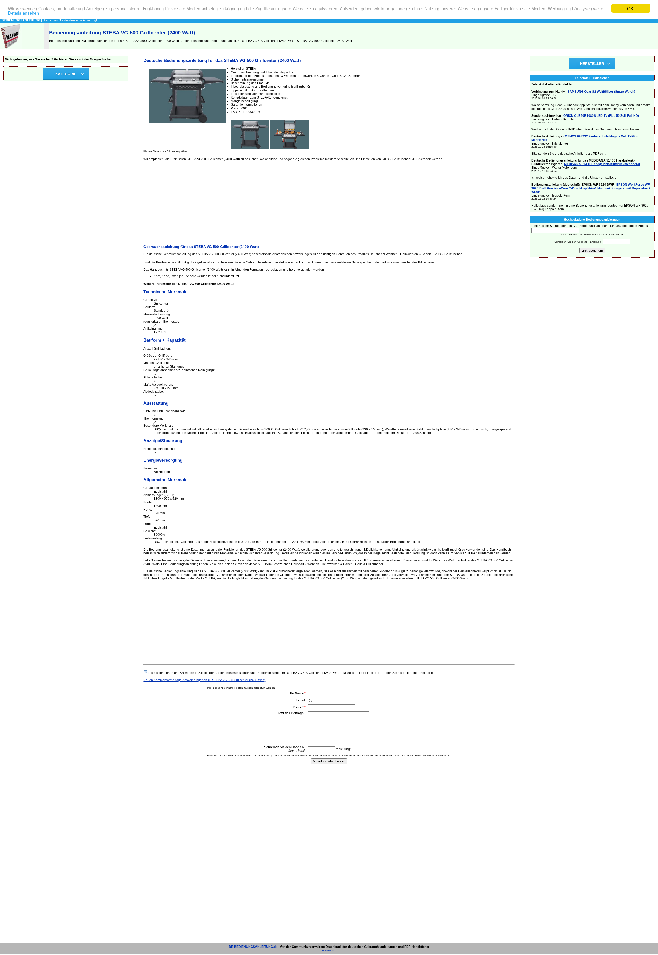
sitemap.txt (329, 950)
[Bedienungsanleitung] (11, 48)
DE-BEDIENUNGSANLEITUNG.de (253, 947)
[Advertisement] (297, 201)
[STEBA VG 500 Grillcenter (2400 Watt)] (250, 148)
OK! (631, 8)
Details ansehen (23, 13)
